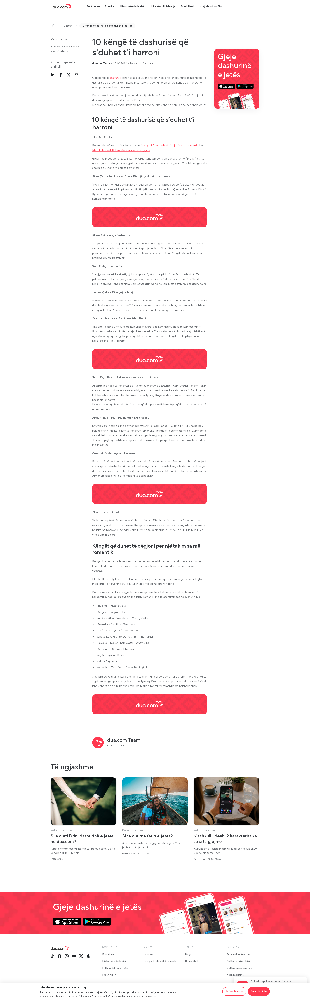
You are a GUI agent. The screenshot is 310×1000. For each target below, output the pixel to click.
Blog (188, 954)
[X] (81, 956)
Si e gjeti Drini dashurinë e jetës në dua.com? (169, 145)
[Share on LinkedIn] (53, 75)
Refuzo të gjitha (234, 991)
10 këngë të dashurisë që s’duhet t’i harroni (65, 49)
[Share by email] (76, 75)
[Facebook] (59, 956)
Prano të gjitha (259, 991)
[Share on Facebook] (60, 75)
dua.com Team (101, 63)
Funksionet (93, 6)
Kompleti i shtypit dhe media (160, 961)
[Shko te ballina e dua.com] (62, 6)
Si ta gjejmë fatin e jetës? (147, 836)
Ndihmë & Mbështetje (163, 6)
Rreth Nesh (187, 6)
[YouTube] (74, 956)
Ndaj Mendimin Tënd (211, 6)
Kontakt (148, 954)
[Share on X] (68, 75)
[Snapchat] (88, 956)
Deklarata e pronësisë (239, 968)
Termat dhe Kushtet (238, 954)
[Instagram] (67, 956)
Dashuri (68, 25)
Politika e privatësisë (239, 961)
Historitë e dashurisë (132, 6)
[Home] (53, 26)
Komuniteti (191, 961)
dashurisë (115, 78)
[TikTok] (52, 956)
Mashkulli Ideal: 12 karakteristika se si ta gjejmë (121, 150)
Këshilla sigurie (235, 975)
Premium (110, 6)
